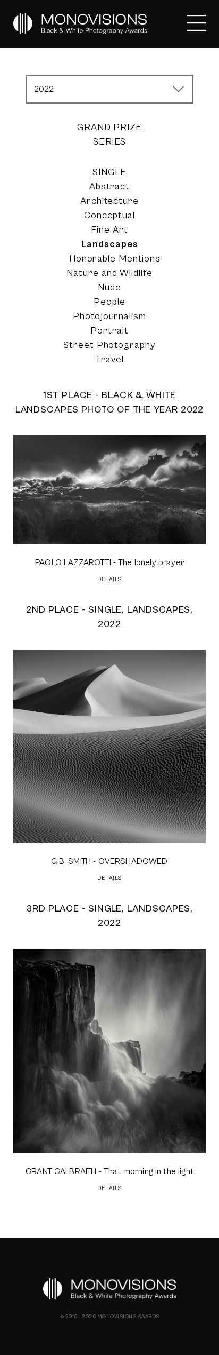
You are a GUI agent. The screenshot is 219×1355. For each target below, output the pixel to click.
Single (109, 172)
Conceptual (109, 215)
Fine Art (109, 229)
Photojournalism (109, 316)
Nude (109, 287)
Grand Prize (109, 127)
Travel (109, 359)
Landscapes (109, 244)
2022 (44, 89)
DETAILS (109, 579)
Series (109, 141)
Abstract (109, 186)
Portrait (109, 330)
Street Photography (109, 345)
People (109, 301)
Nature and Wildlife (109, 273)
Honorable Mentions (115, 258)
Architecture (109, 201)
